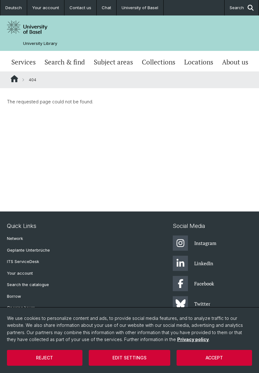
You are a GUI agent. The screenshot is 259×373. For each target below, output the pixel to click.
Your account (45, 7)
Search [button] (237, 7)
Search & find (65, 62)
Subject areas (113, 62)
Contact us (80, 7)
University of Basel (140, 7)
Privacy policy (193, 339)
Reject (44, 357)
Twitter (202, 304)
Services (23, 62)
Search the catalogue (28, 284)
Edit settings (129, 357)
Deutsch (13, 7)
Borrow (14, 296)
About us (235, 62)
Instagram (205, 243)
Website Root (14, 78)
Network (15, 238)
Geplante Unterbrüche (28, 250)
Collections (158, 62)
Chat (106, 7)
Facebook (204, 283)
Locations (198, 62)
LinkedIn (203, 263)
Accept (214, 357)
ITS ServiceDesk (23, 261)
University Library (40, 43)
